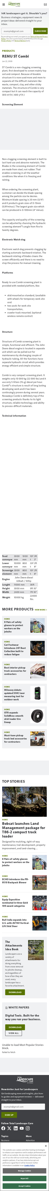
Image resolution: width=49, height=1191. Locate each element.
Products (8, 50)
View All (14, 1033)
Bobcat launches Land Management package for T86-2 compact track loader (23, 829)
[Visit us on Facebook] (3, 1128)
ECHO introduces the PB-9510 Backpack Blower (15, 881)
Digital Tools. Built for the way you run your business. (23, 1017)
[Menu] (3, 4)
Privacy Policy (6, 41)
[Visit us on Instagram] (28, 1128)
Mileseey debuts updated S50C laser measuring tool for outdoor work (14, 695)
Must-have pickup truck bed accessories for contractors (15, 738)
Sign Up (9, 1115)
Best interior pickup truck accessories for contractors (15, 671)
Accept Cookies (25, 1186)
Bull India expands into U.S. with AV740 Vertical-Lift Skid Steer (15, 923)
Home (7, 619)
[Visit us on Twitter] (9, 1128)
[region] (24, 1166)
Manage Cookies (24, 1171)
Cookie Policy (29, 1165)
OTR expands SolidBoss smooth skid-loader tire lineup (13, 717)
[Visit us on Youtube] (22, 1128)
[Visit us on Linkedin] (16, 1128)
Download (15, 992)
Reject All (24, 1178)
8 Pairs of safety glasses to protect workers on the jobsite (13, 627)
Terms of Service (20, 41)
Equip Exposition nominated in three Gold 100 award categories (15, 902)
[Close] (46, 1146)
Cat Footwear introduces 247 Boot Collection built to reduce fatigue (15, 649)
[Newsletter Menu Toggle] (45, 4)
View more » (41, 610)
